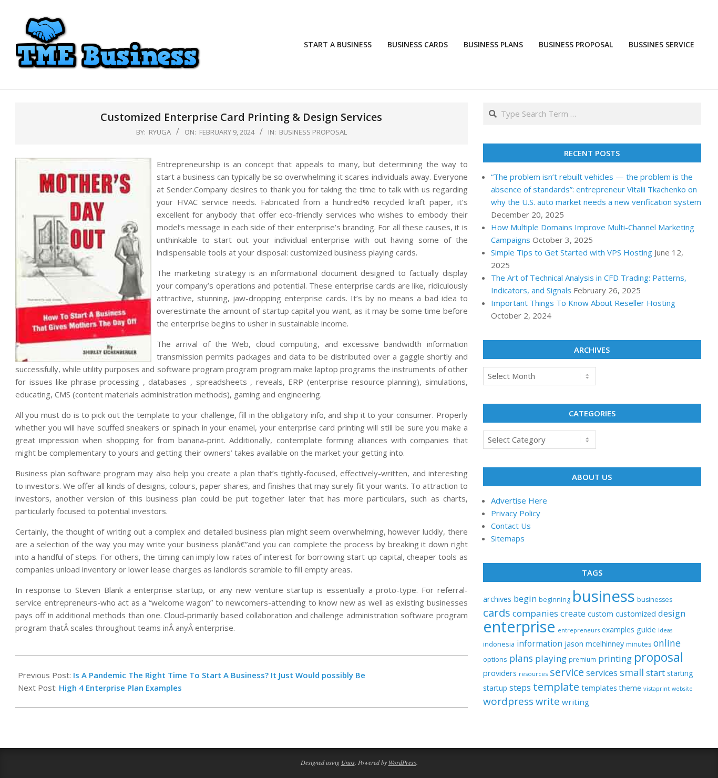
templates (599, 687)
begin (525, 598)
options (495, 659)
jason (574, 644)
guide (646, 629)
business (603, 596)
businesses (654, 599)
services (602, 673)
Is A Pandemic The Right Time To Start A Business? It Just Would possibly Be (219, 675)
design (671, 613)
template (556, 686)
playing (551, 658)
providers (500, 673)
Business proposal (313, 132)
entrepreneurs (579, 630)
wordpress (508, 701)
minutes (638, 644)
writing (575, 702)
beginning (554, 599)
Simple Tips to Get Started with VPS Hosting (571, 252)
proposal (658, 657)
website (682, 688)
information (539, 643)
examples (618, 629)
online (667, 643)
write (548, 701)
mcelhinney (605, 644)
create (573, 613)
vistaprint (656, 688)
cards (496, 612)
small (632, 672)
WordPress (402, 762)
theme (630, 688)
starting (680, 673)
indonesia (499, 644)
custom (600, 614)
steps (520, 687)
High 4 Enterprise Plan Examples (120, 687)
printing (615, 658)
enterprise (519, 626)
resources (533, 674)
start (655, 673)
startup (495, 688)
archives (497, 598)
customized (636, 613)
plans (521, 658)
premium (582, 659)
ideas (665, 630)
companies (535, 613)
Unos (348, 762)
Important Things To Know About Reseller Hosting (583, 303)
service (567, 671)
